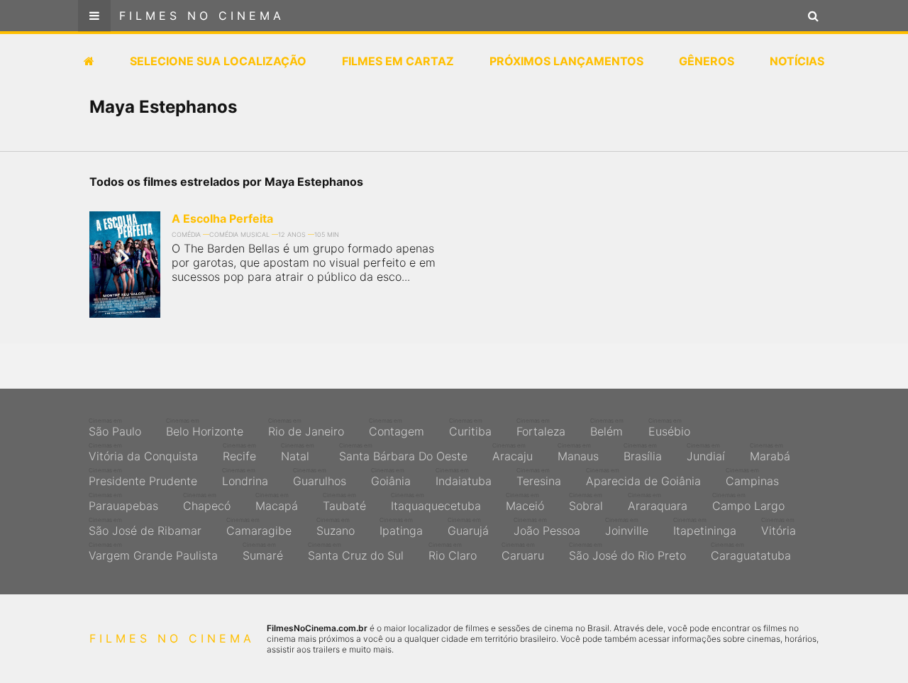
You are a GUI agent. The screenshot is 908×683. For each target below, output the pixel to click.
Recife (239, 452)
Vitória (778, 527)
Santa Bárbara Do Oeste (403, 452)
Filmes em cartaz (398, 61)
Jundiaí (706, 452)
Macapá (276, 502)
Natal (297, 452)
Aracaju (512, 452)
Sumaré (263, 551)
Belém (607, 427)
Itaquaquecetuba (436, 502)
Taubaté (344, 502)
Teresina (538, 477)
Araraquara (657, 502)
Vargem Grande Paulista (153, 551)
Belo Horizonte (204, 427)
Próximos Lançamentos (566, 61)
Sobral (586, 502)
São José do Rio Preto (627, 551)
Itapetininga (704, 527)
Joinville (626, 527)
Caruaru (523, 551)
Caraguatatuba (751, 551)
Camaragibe (259, 527)
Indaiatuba (464, 477)
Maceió (525, 502)
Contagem (396, 427)
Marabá (770, 452)
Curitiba (470, 427)
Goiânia (391, 477)
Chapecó (207, 502)
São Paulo (115, 427)
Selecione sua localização (218, 61)
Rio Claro (452, 551)
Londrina (245, 477)
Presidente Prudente (143, 477)
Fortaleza (540, 427)
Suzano (335, 527)
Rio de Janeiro (306, 427)
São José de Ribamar (145, 527)
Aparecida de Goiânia (643, 477)
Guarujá (468, 527)
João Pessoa (547, 527)
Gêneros (706, 61)
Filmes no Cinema (201, 16)
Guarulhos (319, 477)
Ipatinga (401, 527)
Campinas (752, 477)
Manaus (578, 452)
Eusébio (669, 427)
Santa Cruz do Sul (356, 551)
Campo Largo (748, 502)
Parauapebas (123, 502)
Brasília (643, 452)
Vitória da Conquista (143, 452)
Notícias (797, 61)
